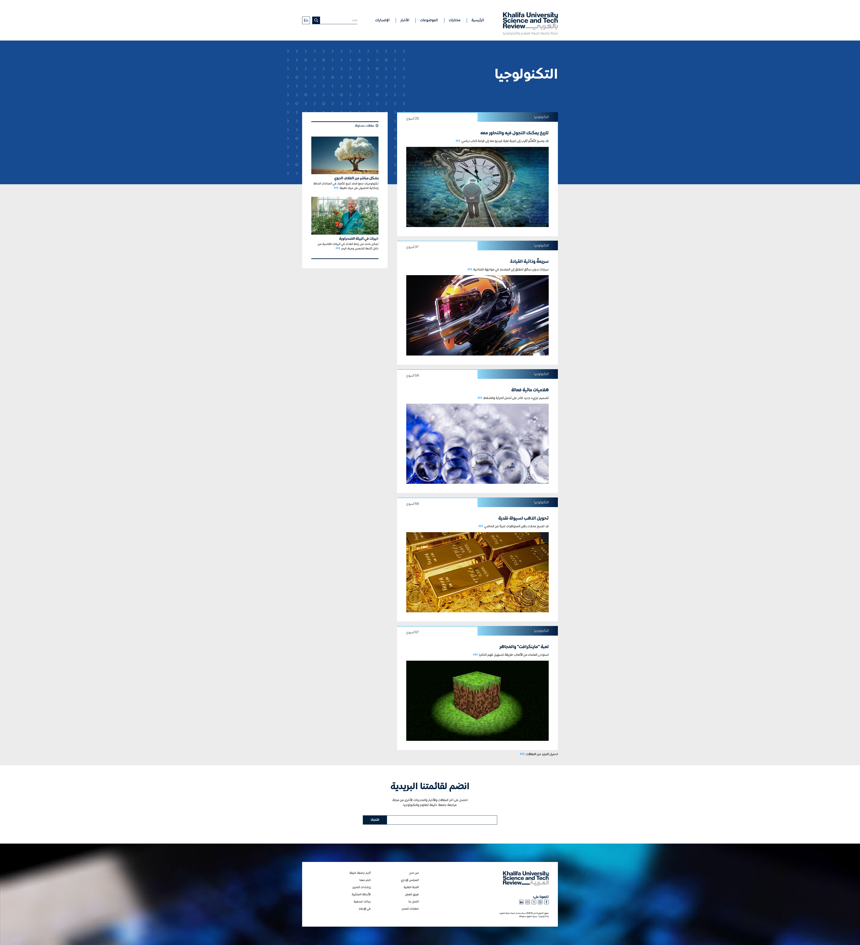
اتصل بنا (413, 901)
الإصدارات (382, 20)
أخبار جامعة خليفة (360, 873)
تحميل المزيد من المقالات (539, 754)
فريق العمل (412, 894)
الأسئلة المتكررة (361, 894)
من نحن (414, 873)
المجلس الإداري (410, 880)
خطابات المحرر (410, 908)
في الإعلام (365, 908)
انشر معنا (365, 880)
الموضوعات (429, 20)
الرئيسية (477, 20)
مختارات (454, 20)
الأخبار (404, 20)
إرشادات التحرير (362, 887)
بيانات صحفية (362, 901)
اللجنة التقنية (411, 887)
